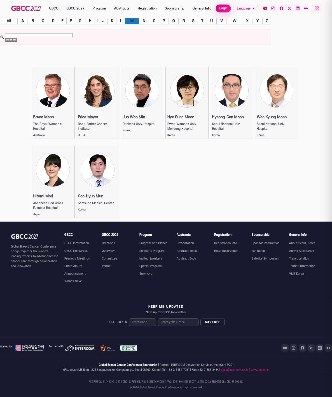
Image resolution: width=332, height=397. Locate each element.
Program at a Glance (153, 243)
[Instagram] (273, 8)
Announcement (75, 273)
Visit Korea (296, 273)
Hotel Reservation (226, 251)
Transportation (299, 258)
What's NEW (73, 281)
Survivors (145, 273)
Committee (109, 258)
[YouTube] (265, 8)
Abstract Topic (187, 251)
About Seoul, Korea (302, 243)
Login (223, 8)
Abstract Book (186, 258)
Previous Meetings (77, 258)
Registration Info (225, 243)
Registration (147, 8)
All (9, 21)
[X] (311, 348)
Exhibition (258, 251)
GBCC (53, 8)
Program (99, 8)
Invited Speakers (150, 258)
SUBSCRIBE (212, 322)
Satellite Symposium (266, 258)
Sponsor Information (266, 243)
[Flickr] (305, 8)
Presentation (185, 243)
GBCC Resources (76, 251)
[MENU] (316, 8)
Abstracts (122, 8)
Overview (108, 251)
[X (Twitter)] (289, 8)
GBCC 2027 (75, 8)
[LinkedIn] (297, 8)
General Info (201, 8)
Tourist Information (302, 266)
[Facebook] (281, 8)
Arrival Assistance (301, 251)
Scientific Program (152, 251)
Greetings (108, 243)
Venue (106, 266)
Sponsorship (174, 8)
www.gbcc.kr (260, 369)
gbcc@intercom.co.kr (235, 369)
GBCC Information (76, 243)
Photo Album (73, 266)
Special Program (150, 266)
